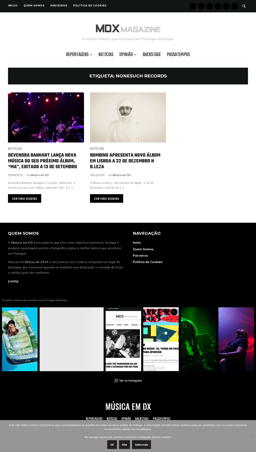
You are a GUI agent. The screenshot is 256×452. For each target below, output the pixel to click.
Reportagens (77, 55)
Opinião (126, 55)
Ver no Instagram (130, 380)
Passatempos (178, 55)
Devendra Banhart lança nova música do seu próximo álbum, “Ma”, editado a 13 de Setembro (42, 161)
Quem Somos (34, 5)
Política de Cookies (89, 5)
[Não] (251, 436)
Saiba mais (141, 444)
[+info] (13, 281)
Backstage (152, 55)
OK (112, 444)
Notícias (106, 55)
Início (13, 5)
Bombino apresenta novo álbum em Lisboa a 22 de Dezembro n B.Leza (125, 161)
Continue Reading (24, 198)
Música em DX (40, 175)
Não (124, 444)
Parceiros (58, 5)
